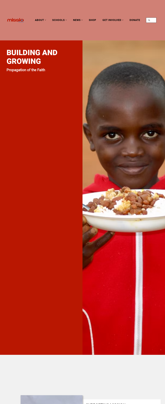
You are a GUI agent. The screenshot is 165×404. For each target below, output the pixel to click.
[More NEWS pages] (82, 20)
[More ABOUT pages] (45, 20)
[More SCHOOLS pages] (66, 20)
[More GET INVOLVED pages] (122, 20)
